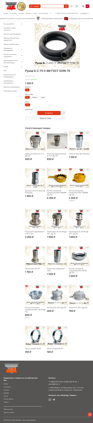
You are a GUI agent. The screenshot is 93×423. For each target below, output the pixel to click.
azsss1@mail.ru (84, 13)
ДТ (27, 97)
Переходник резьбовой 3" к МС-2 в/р (35, 233)
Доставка (28, 13)
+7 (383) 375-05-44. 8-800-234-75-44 (62, 382)
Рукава (6, 67)
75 (27, 90)
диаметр (28, 87)
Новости (6, 402)
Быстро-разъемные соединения (10, 55)
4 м (28, 105)
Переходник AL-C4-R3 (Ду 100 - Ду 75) (57, 233)
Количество (29, 109)
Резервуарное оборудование (8, 82)
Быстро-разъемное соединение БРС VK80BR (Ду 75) (78, 193)
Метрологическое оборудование (10, 76)
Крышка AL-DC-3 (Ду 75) (78, 307)
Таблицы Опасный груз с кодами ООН (12, 39)
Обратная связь (8, 409)
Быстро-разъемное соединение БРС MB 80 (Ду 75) (78, 271)
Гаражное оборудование (12, 87)
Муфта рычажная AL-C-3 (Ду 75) (34, 155)
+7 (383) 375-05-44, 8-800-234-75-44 (66, 13)
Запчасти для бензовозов (12, 34)
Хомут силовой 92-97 (33, 349)
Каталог (36, 6)
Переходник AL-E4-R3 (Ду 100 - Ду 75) (78, 233)
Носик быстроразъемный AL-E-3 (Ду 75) (56, 155)
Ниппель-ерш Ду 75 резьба (79, 154)
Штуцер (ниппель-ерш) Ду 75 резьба (35, 192)
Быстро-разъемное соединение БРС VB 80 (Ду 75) (35, 309)
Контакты (21, 13)
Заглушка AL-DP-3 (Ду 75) (56, 307)
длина (27, 102)
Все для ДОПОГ (9, 24)
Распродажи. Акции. (10, 91)
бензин (35, 97)
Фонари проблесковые (11, 44)
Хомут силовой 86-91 (55, 349)
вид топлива (29, 94)
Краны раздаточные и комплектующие (11, 62)
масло (43, 97)
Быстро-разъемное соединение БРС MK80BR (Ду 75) (56, 193)
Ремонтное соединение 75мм (56, 270)
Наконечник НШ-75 (32, 269)
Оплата (35, 13)
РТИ (5, 71)
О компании (13, 13)
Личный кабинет (43, 13)
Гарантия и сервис (9, 412)
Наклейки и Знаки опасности (10, 29)
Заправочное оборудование (8, 49)
